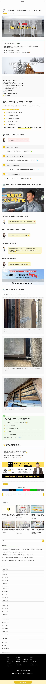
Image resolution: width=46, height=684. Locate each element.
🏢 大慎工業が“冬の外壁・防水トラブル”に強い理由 (13, 83)
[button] (5, 490)
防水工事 (18, 663)
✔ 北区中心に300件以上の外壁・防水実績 (12, 87)
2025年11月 (5, 586)
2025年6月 (5, 600)
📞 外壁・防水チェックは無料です (10, 93)
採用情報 (8, 663)
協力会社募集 (9, 665)
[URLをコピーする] (40, 490)
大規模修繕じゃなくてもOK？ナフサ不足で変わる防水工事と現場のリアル (18, 555)
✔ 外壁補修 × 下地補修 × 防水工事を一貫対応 (13, 85)
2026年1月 (5, 580)
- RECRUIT (32, 663)
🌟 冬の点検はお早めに (8, 95)
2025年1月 (5, 614)
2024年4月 (5, 634)
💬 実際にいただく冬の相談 (8, 82)
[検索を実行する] (43, 541)
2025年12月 (5, 583)
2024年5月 (5, 631)
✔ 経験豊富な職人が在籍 (9, 88)
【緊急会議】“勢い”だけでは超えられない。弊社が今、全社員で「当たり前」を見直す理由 (22, 549)
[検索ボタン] (44, 1)
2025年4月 (5, 605)
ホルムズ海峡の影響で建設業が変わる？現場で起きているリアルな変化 (17, 557)
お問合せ (8, 667)
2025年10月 (5, 588)
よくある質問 (19, 665)
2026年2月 (5, 577)
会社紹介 (8, 659)
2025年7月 (5, 597)
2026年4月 (5, 572)
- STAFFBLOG (33, 661)
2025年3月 (5, 608)
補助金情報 (25, 659)
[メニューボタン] (1, 1)
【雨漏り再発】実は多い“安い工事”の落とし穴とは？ (13, 552)
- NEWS (31, 659)
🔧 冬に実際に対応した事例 (8, 92)
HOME (8, 657)
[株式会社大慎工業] (23, 1)
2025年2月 (5, 611)
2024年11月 (5, 620)
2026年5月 (5, 569)
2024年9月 (5, 625)
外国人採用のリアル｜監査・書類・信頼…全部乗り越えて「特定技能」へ (18, 560)
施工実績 (18, 657)
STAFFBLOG (5, 13)
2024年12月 (5, 617)
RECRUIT (6, 642)
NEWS (5, 645)
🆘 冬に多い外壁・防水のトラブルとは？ (11, 80)
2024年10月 (5, 622)
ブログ (31, 657)
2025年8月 (5, 594)
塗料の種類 (25, 661)
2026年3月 (5, 574)
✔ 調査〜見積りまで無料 (9, 90)
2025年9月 (5, 591)
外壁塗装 (18, 659)
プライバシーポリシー (34, 665)
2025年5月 (5, 603)
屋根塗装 (18, 661)
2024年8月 (5, 628)
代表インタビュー (10, 661)
